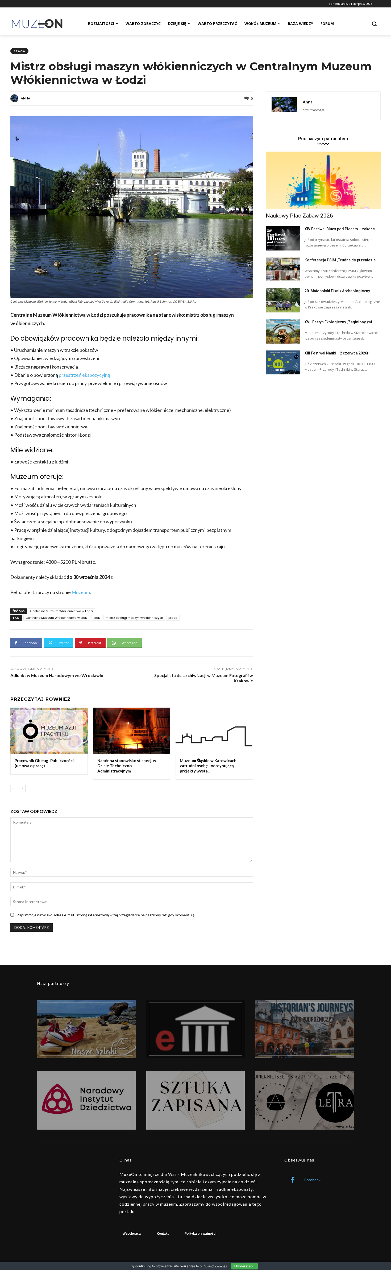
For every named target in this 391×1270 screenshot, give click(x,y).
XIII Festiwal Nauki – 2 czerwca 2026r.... (339, 353)
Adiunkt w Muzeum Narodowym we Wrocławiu (56, 675)
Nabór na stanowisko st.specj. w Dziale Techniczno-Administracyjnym (126, 765)
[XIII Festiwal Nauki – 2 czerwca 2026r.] (283, 362)
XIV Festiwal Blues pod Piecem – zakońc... (341, 229)
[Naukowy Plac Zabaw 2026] (323, 180)
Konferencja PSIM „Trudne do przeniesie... (342, 260)
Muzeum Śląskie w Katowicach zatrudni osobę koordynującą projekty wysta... (208, 765)
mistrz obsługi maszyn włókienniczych (134, 618)
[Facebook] (292, 1180)
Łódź (97, 618)
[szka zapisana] (195, 1100)
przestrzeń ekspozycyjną (84, 375)
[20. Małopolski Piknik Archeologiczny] (283, 300)
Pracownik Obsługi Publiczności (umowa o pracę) (44, 763)
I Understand (244, 1266)
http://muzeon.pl (313, 109)
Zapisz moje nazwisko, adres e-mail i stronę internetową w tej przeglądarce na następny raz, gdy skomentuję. (106, 915)
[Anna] (15, 98)
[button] (374, 23)
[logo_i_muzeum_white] (195, 1029)
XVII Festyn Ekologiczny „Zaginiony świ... (340, 322)
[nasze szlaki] (86, 1029)
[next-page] (22, 788)
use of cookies (216, 1266)
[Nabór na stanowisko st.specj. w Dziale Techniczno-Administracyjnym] (131, 731)
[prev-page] (13, 788)
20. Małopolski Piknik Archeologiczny (337, 291)
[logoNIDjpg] (86, 1100)
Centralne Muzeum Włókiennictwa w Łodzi (61, 611)
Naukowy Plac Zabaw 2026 (299, 215)
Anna (25, 98)
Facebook (312, 1180)
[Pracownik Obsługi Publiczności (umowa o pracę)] (49, 731)
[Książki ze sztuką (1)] (304, 1100)
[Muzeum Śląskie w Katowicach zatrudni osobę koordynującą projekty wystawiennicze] (214, 731)
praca (19, 51)
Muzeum (81, 592)
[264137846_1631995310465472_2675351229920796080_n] (304, 1029)
